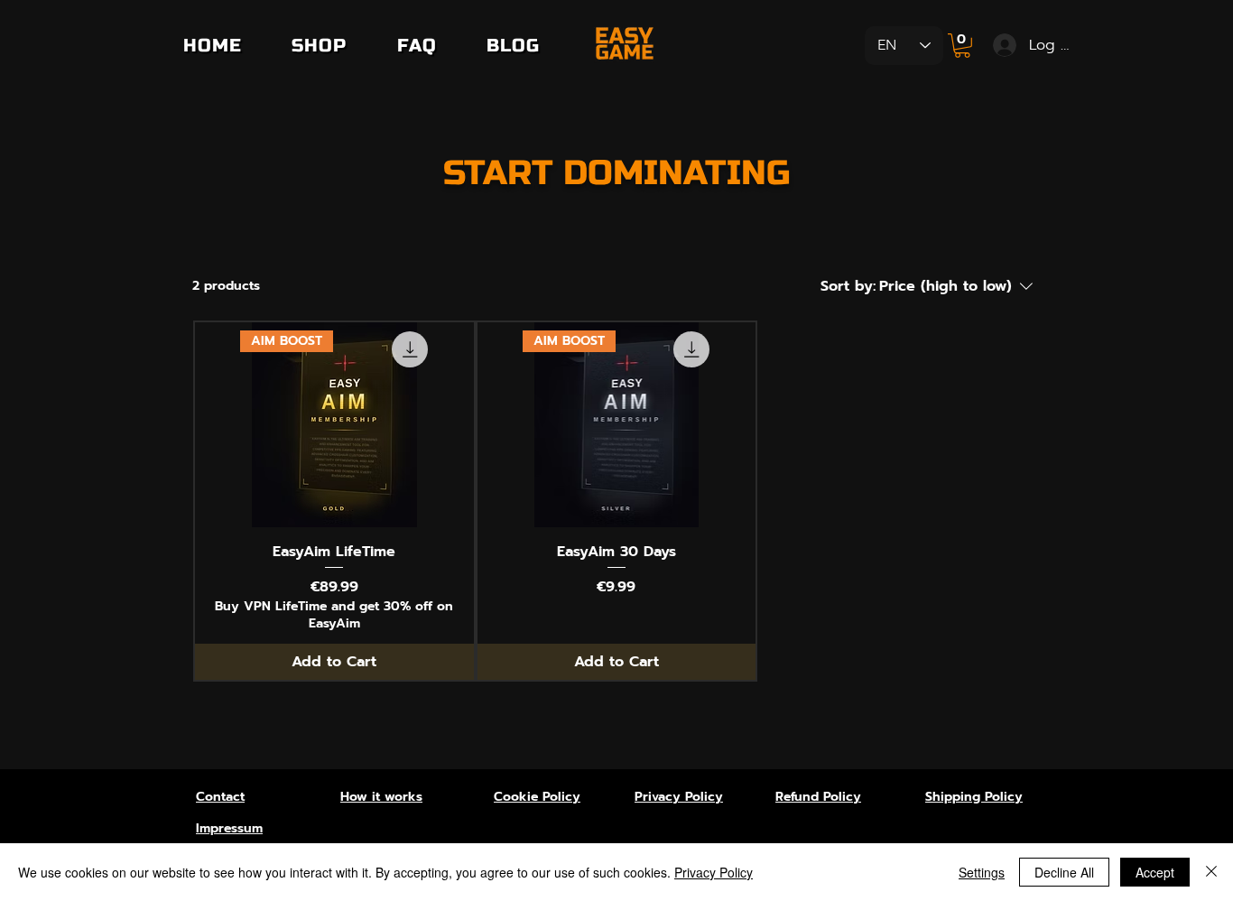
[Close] (1211, 872)
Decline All (1064, 872)
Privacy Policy (713, 872)
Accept (1155, 872)
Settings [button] (982, 872)
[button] (962, 45)
